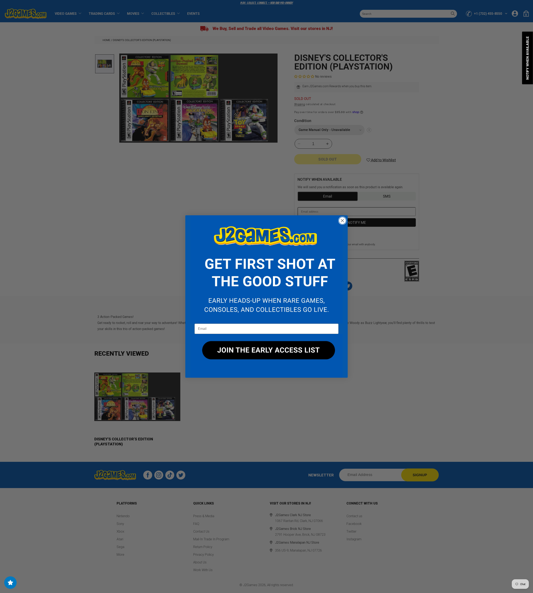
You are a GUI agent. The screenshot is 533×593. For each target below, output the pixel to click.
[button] (266, 269)
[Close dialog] (342, 220)
